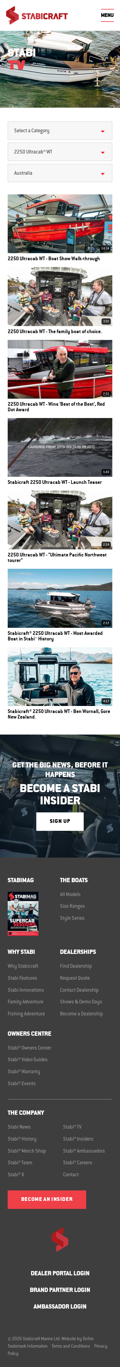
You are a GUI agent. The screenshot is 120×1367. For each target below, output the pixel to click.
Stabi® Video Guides (28, 1060)
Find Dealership (76, 966)
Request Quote (75, 978)
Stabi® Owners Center (29, 1048)
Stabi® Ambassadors (84, 1151)
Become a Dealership (81, 1014)
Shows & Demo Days (81, 1002)
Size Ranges (72, 906)
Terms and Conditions (71, 1346)
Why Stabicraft (23, 966)
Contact (71, 1175)
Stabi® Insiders (78, 1139)
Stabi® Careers (77, 1163)
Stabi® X (16, 1175)
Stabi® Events (22, 1084)
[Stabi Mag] (34, 914)
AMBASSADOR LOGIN (60, 1307)
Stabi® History (22, 1139)
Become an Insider (47, 1199)
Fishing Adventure (26, 1014)
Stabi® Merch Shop (27, 1151)
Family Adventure (25, 1002)
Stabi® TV (72, 1127)
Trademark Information (28, 1346)
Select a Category (32, 131)
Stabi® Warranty (24, 1072)
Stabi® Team (20, 1163)
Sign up (60, 821)
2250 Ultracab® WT (33, 152)
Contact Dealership (79, 990)
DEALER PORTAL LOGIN (60, 1274)
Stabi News (19, 1127)
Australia (23, 173)
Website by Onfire (78, 1339)
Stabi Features (22, 978)
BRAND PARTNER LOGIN (60, 1290)
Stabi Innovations (26, 990)
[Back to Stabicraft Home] (37, 15)
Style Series (72, 918)
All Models (70, 895)
